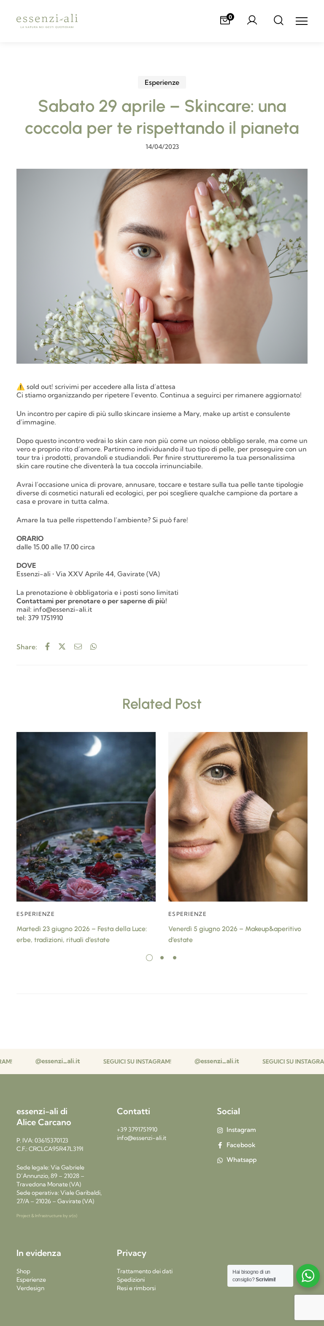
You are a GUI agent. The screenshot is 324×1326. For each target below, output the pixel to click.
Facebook (241, 1145)
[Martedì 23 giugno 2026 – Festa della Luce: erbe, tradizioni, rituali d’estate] (86, 816)
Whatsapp (241, 1160)
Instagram (241, 1130)
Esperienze (162, 82)
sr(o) (73, 1215)
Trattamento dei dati (145, 1271)
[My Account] (252, 21)
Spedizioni (131, 1279)
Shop (23, 1271)
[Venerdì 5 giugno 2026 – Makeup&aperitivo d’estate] (238, 816)
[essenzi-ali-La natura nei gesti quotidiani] (47, 21)
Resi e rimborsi (136, 1288)
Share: (26, 647)
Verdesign (30, 1288)
